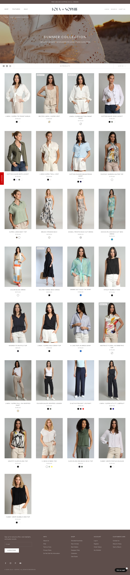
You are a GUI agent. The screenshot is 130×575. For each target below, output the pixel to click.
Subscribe (11, 550)
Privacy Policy (47, 550)
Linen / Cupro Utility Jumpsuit (112, 403)
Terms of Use (47, 547)
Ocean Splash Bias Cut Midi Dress (112, 233)
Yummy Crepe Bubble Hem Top (18, 517)
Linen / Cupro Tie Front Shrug (18, 116)
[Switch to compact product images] (10, 66)
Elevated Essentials (77, 541)
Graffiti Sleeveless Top (18, 461)
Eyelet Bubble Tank (112, 289)
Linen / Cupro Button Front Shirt (80, 117)
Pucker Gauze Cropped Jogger (49, 403)
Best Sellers (74, 547)
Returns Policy (117, 544)
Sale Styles (74, 556)
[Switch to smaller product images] (7, 66)
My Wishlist (97, 550)
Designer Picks (75, 550)
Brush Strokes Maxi (49, 232)
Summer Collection (22, 17)
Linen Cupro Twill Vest (49, 174)
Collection (74, 553)
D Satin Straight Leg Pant (80, 403)
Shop (12, 17)
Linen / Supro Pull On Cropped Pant (17, 404)
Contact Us (116, 541)
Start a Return (117, 547)
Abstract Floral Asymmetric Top (112, 346)
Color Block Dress (18, 289)
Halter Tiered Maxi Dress (49, 289)
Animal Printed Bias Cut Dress (80, 232)
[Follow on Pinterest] (15, 563)
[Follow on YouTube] (20, 563)
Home (6, 17)
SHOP (7, 9)
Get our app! (121, 570)
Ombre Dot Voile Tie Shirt (80, 289)
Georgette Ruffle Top (18, 345)
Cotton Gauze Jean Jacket (112, 116)
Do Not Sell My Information (51, 553)
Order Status (98, 547)
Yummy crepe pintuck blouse (112, 461)
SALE (26, 9)
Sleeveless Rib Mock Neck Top (80, 461)
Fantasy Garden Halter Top (112, 174)
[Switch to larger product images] (4, 66)
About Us (46, 541)
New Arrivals (75, 544)
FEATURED (16, 9)
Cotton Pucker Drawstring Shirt (80, 175)
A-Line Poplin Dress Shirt (80, 345)
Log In (96, 541)
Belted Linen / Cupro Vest (49, 116)
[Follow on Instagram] (10, 563)
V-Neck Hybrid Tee (49, 461)
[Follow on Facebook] (5, 563)
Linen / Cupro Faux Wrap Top (49, 345)
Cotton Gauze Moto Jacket (18, 174)
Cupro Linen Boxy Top (18, 232)
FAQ (44, 544)
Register (96, 544)
